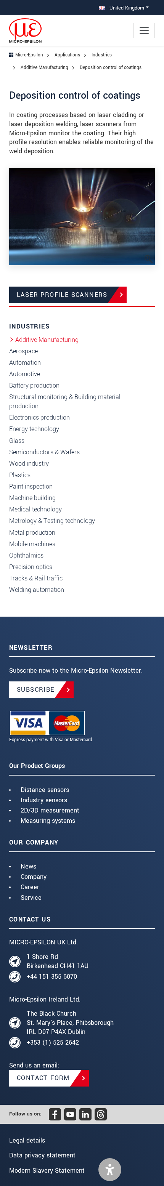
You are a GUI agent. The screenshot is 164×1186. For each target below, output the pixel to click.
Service (31, 898)
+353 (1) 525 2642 (53, 1042)
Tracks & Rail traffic (36, 578)
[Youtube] (70, 1114)
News (28, 866)
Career (30, 887)
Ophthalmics (26, 555)
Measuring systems (48, 821)
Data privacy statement (42, 1155)
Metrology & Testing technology (52, 520)
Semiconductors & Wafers (44, 452)
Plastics (20, 475)
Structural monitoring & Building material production (65, 401)
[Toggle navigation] (144, 30)
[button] (109, 1169)
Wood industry (29, 463)
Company (34, 877)
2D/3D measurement (50, 810)
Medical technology (35, 509)
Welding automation (36, 589)
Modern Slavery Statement (47, 1170)
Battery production (34, 385)
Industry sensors (44, 800)
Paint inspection (31, 486)
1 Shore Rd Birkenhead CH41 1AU (57, 961)
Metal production (32, 532)
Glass (16, 440)
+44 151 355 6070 (52, 976)
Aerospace (23, 351)
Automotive (24, 374)
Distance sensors (45, 790)
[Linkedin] (85, 1114)
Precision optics (30, 567)
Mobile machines (32, 544)
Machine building (32, 498)
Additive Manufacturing (47, 339)
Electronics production (39, 417)
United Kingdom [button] (126, 7)
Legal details (27, 1140)
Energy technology (34, 429)
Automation (25, 362)
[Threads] (101, 1114)
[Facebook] (55, 1114)
